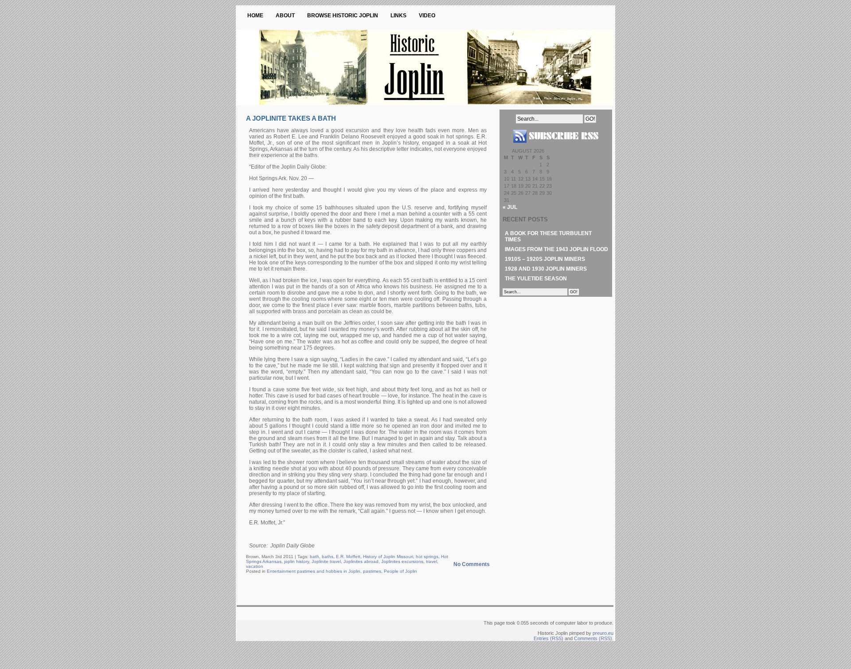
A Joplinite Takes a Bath (291, 118)
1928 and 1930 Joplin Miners (546, 269)
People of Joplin (400, 571)
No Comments (471, 564)
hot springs (427, 556)
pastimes (372, 571)
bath (314, 556)
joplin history (296, 561)
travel (431, 561)
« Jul (510, 207)
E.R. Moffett (348, 556)
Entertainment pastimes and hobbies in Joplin (313, 571)
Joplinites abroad (361, 561)
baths (327, 556)
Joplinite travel (326, 561)
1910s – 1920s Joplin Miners (545, 259)
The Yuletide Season (536, 278)
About (285, 15)
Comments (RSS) (593, 638)
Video (427, 15)
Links (398, 15)
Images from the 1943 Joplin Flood (556, 249)
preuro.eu (603, 633)
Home (255, 15)
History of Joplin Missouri (388, 556)
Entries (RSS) (548, 638)
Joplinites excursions (402, 561)
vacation (254, 566)
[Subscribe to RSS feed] (556, 146)
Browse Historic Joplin (342, 15)
